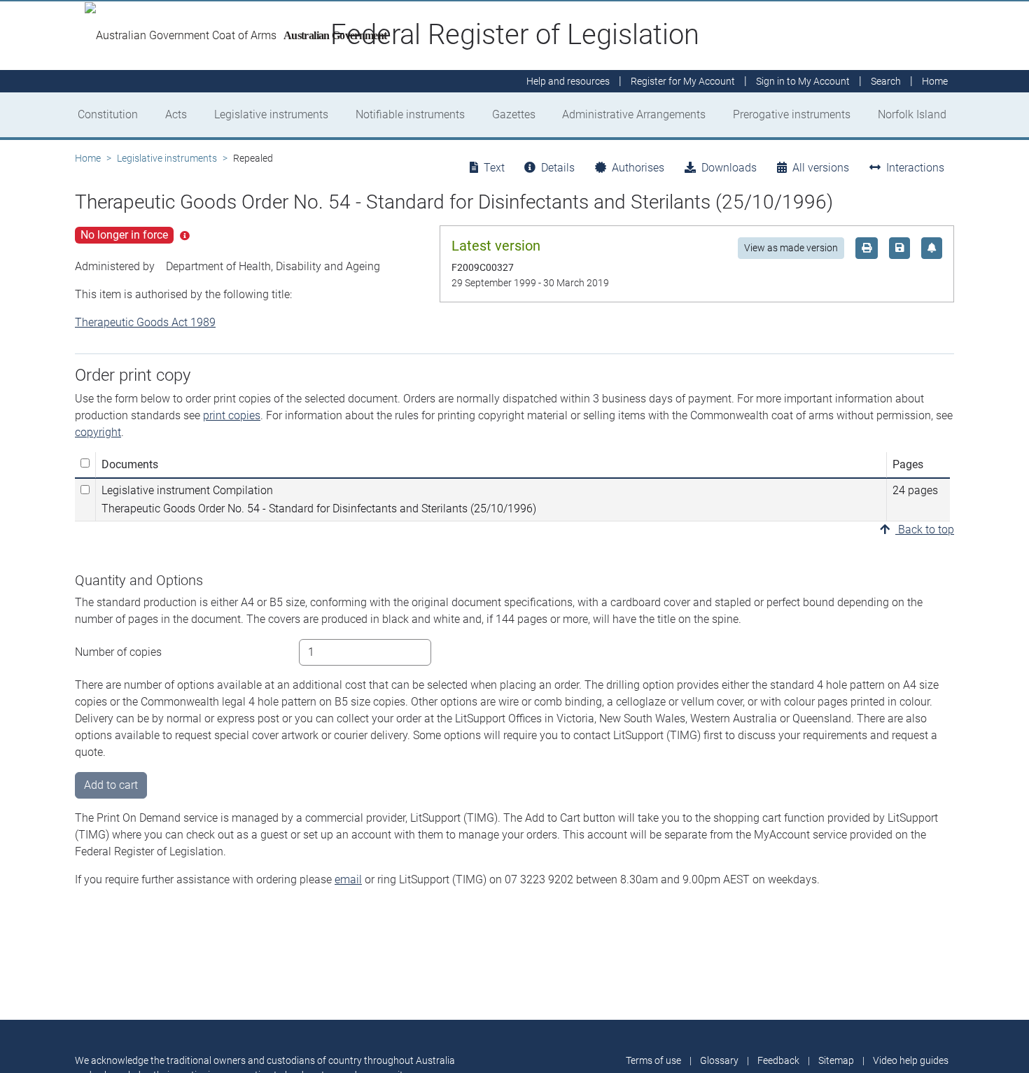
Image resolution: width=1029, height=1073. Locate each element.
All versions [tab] (820, 167)
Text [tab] (494, 167)
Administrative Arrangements (634, 114)
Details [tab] (558, 167)
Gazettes (514, 114)
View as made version (791, 247)
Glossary (719, 1060)
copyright (98, 432)
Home (88, 158)
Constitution (108, 114)
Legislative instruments (271, 114)
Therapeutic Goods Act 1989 (145, 322)
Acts (176, 114)
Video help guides (910, 1060)
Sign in (803, 81)
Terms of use (653, 1060)
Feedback (778, 1060)
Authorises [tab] (638, 167)
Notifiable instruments (410, 114)
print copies (231, 415)
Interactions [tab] (915, 167)
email (348, 879)
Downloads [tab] (729, 167)
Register (683, 81)
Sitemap (836, 1060)
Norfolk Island (912, 114)
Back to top (924, 529)
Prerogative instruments (791, 114)
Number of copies (118, 652)
